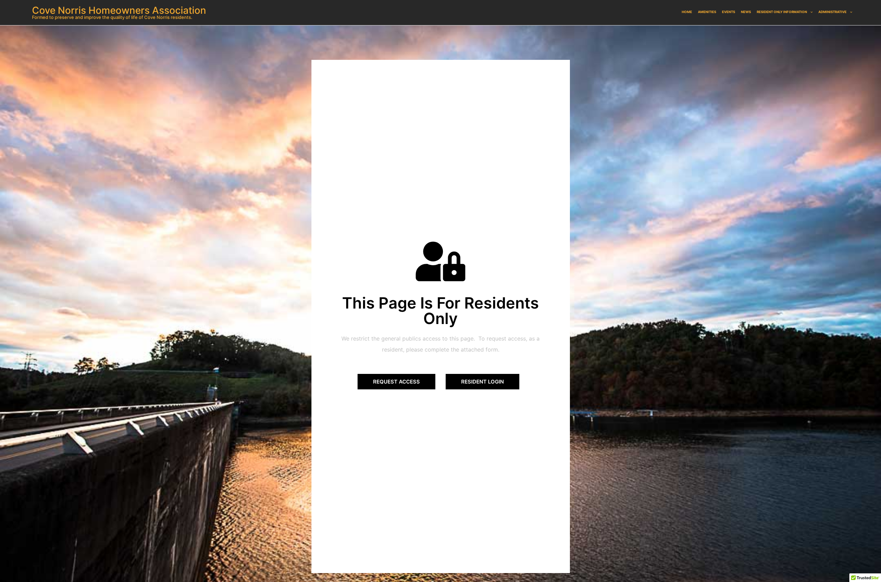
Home (687, 12)
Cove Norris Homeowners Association (119, 10)
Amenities (707, 12)
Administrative (832, 12)
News (746, 12)
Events (728, 12)
